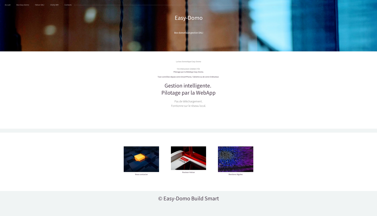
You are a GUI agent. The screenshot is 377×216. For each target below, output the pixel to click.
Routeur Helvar (188, 172)
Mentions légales (236, 174)
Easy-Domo (189, 17)
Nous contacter (141, 174)
